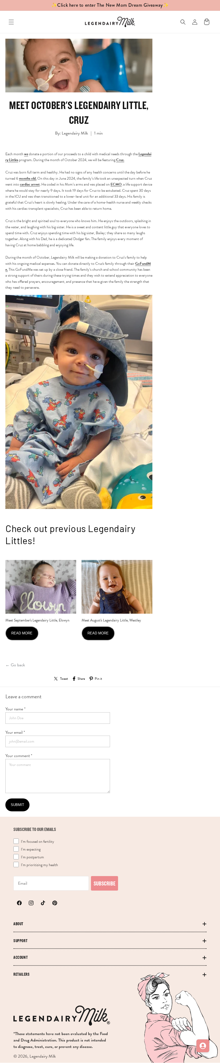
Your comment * (18, 756)
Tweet (64, 678)
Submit (17, 805)
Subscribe (104, 883)
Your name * (15, 709)
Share (81, 678)
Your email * (15, 732)
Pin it (98, 678)
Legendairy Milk (43, 1056)
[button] (11, 22)
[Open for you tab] (202, 1045)
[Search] (183, 22)
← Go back (15, 665)
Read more (21, 633)
